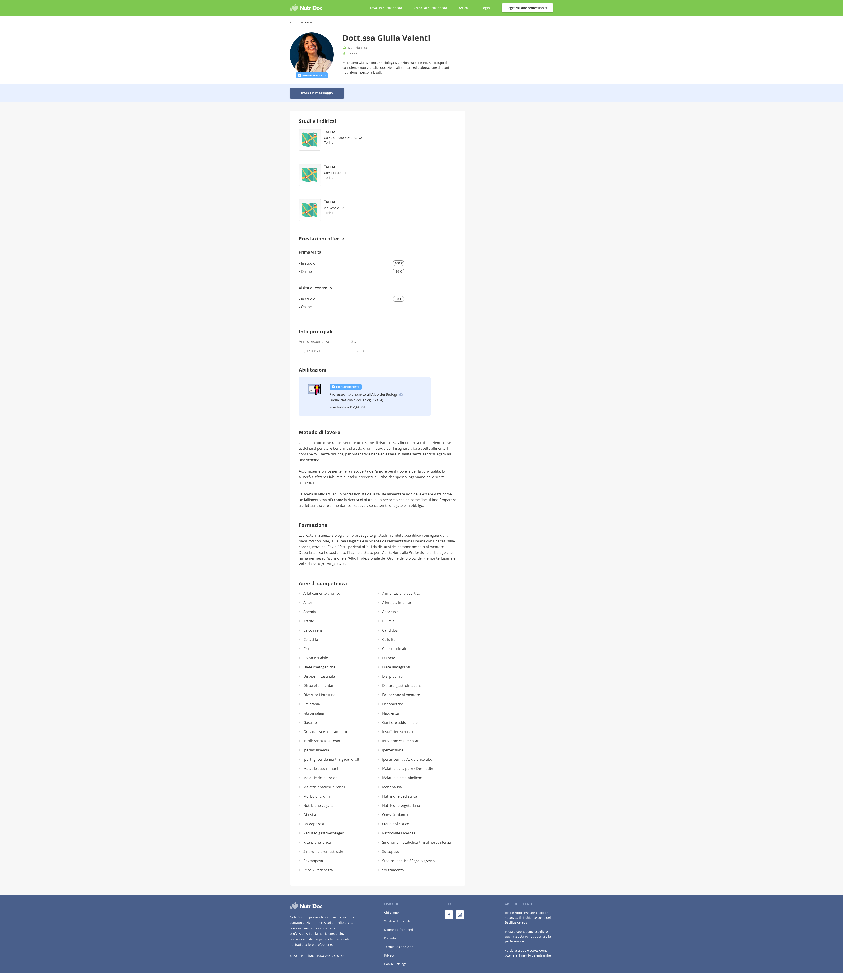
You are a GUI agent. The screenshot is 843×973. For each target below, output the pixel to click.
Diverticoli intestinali (320, 694)
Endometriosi (393, 704)
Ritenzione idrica (317, 842)
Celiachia (310, 639)
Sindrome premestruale (323, 851)
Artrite (308, 621)
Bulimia (388, 621)
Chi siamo (391, 912)
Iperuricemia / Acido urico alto (407, 759)
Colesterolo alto (395, 648)
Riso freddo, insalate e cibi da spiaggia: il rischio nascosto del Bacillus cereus (528, 917)
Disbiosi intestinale (319, 676)
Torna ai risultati (303, 22)
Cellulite (388, 639)
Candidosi (390, 630)
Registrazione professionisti (527, 8)
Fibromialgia (313, 713)
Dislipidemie (392, 676)
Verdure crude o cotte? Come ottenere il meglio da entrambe (528, 952)
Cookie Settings (395, 964)
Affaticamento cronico (321, 593)
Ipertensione (392, 750)
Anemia (309, 611)
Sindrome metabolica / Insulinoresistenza (416, 842)
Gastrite (310, 722)
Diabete (388, 657)
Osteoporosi (313, 823)
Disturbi (390, 938)
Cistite (308, 648)
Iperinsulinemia (316, 750)
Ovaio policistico (395, 823)
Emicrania (311, 704)
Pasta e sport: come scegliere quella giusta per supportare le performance (528, 936)
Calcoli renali (313, 630)
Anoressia (390, 611)
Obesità (309, 814)
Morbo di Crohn (316, 796)
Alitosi (308, 602)
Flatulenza (390, 713)
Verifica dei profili (397, 921)
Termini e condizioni (399, 947)
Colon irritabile (315, 657)
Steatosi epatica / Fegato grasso (408, 860)
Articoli (464, 8)
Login (486, 8)
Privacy (389, 955)
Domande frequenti (398, 930)
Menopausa (392, 787)
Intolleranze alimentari (401, 740)
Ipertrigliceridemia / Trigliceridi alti (331, 759)
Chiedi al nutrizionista (431, 8)
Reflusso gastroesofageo (323, 833)
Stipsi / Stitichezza (318, 870)
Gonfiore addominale (400, 722)
